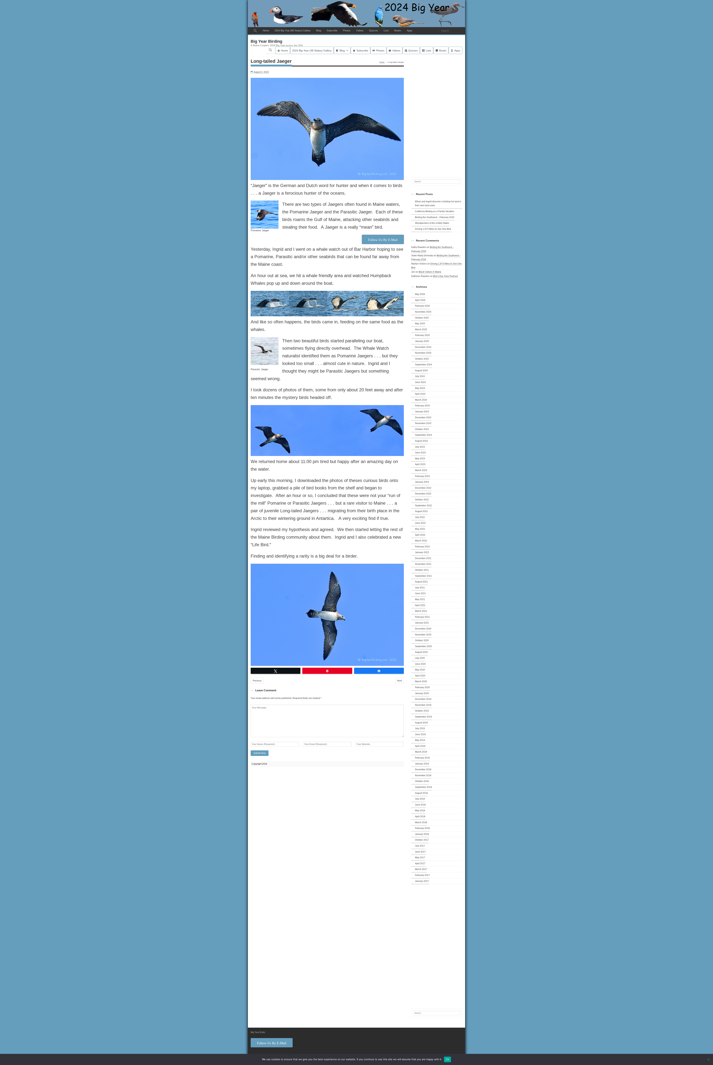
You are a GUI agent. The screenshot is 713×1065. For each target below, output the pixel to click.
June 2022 (420, 523)
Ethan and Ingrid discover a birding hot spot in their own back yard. (438, 203)
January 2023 (422, 482)
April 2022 (420, 535)
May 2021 (420, 599)
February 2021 (422, 617)
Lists (386, 30)
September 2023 (423, 435)
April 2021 (420, 605)
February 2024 (422, 405)
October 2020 (422, 640)
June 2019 (420, 734)
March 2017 (421, 869)
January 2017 (422, 881)
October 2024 (422, 359)
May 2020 (420, 669)
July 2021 (420, 587)
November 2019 (423, 705)
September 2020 (423, 646)
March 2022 (421, 540)
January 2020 (422, 693)
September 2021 (423, 576)
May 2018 (420, 810)
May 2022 (420, 529)
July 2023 (420, 447)
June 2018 (420, 804)
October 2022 (422, 499)
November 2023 (423, 423)
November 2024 (423, 353)
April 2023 (420, 464)
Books (397, 30)
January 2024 (422, 411)
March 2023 (421, 470)
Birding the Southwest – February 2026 (434, 217)
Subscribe (332, 30)
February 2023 (422, 476)
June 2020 (420, 664)
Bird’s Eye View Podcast (445, 276)
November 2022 (423, 493)
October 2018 (422, 781)
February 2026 (422, 306)
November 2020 (423, 634)
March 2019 (421, 752)
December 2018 (423, 769)
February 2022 (422, 546)
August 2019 (421, 722)
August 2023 (421, 441)
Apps (409, 30)
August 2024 (421, 370)
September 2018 (423, 787)
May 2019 (420, 740)
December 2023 (423, 417)
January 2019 (422, 763)
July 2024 (420, 376)
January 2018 (422, 834)
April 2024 (420, 394)
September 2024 (423, 364)
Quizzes (373, 30)
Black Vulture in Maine (430, 272)
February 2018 (422, 828)
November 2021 (423, 564)
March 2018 (421, 822)
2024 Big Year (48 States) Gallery (293, 30)
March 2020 (421, 681)
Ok (447, 1059)
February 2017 (422, 875)
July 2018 (420, 799)
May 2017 (420, 857)
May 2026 (420, 294)
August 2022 (421, 511)
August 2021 (421, 581)
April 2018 (420, 816)
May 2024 (420, 388)
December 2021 (423, 558)
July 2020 (420, 658)
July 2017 (420, 846)
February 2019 (422, 757)
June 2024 (420, 382)
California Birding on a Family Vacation (434, 211)
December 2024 (423, 347)
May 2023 (420, 458)
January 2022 (422, 552)
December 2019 (423, 699)
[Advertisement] (436, 115)
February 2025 (422, 335)
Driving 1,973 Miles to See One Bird (433, 229)
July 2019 (420, 728)
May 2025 (420, 323)
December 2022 (423, 488)
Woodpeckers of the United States (432, 223)
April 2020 (420, 675)
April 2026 (420, 300)
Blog (318, 30)
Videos (360, 30)
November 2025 (423, 312)
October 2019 (422, 711)
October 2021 (422, 570)
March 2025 (421, 329)
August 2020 (421, 652)
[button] (255, 30)
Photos (347, 30)
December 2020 (423, 628)
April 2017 (420, 863)
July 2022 (420, 517)
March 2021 (421, 611)
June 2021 (420, 593)
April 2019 (420, 746)
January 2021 (422, 622)
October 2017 (422, 840)
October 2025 (422, 317)
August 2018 (421, 793)
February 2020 (422, 687)
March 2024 (421, 400)
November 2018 (423, 775)
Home (266, 30)
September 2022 (423, 505)
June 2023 (420, 452)
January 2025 (422, 341)
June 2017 (420, 851)
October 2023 (422, 429)
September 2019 (423, 716)
